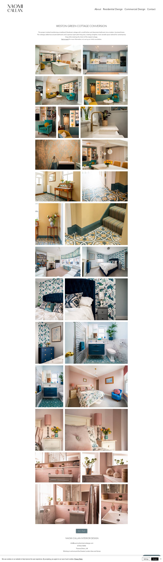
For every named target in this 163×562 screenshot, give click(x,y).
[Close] (161, 558)
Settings (146, 559)
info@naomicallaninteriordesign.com (81, 543)
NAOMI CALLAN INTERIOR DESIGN (81, 538)
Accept (155, 559)
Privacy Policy (78, 559)
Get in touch (65, 39)
